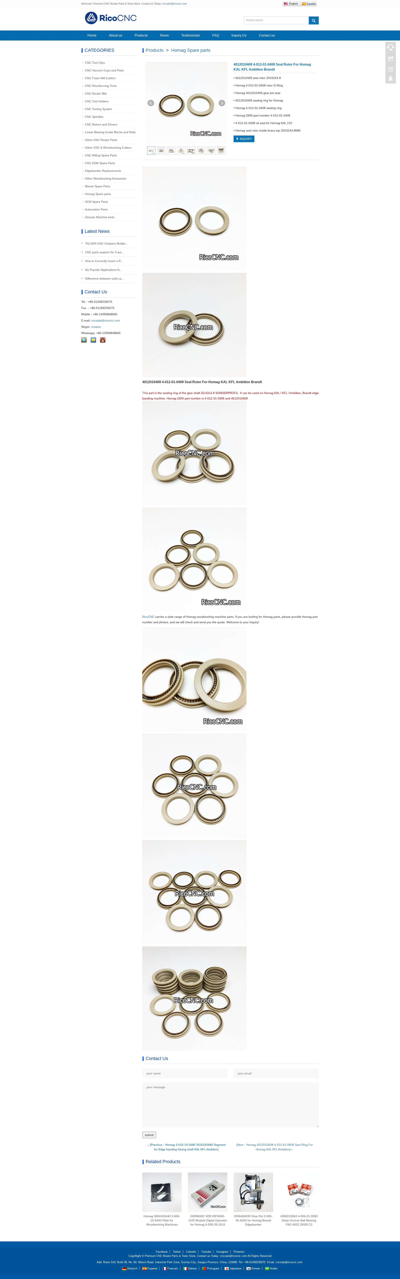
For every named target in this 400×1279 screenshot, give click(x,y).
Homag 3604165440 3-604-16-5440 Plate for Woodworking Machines (162, 1220)
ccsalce (96, 326)
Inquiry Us (238, 35)
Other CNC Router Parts (101, 140)
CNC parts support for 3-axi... (104, 252)
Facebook (162, 1251)
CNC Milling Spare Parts (101, 155)
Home (92, 35)
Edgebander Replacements (103, 170)
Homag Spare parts (190, 50)
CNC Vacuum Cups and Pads (104, 70)
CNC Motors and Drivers (101, 124)
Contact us (267, 35)
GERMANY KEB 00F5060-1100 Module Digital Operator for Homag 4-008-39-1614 (207, 1220)
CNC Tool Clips (95, 62)
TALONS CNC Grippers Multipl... (106, 243)
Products (141, 35)
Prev (151, 103)
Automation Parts (96, 209)
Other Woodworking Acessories (105, 178)
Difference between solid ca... (104, 278)
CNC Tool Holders (97, 101)
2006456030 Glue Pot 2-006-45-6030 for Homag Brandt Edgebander (253, 1220)
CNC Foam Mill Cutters (100, 78)
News (164, 35)
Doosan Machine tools (99, 217)
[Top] (390, 80)
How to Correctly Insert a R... (103, 261)
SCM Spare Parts (96, 201)
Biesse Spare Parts (97, 186)
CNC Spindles (94, 116)
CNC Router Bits (96, 93)
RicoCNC (148, 616)
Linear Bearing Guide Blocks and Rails (110, 132)
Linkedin (191, 1251)
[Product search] (314, 20)
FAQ (215, 35)
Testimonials (190, 35)
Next (222, 103)
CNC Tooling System (98, 109)
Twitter (177, 1251)
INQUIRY (245, 139)
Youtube (206, 1251)
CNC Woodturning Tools (101, 85)
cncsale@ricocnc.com (174, 3)
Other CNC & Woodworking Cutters (108, 147)
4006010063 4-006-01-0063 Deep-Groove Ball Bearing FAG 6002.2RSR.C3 (299, 1220)
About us (115, 35)
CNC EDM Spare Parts (100, 163)
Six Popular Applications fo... (103, 269)
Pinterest (239, 1251)
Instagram (222, 1251)
